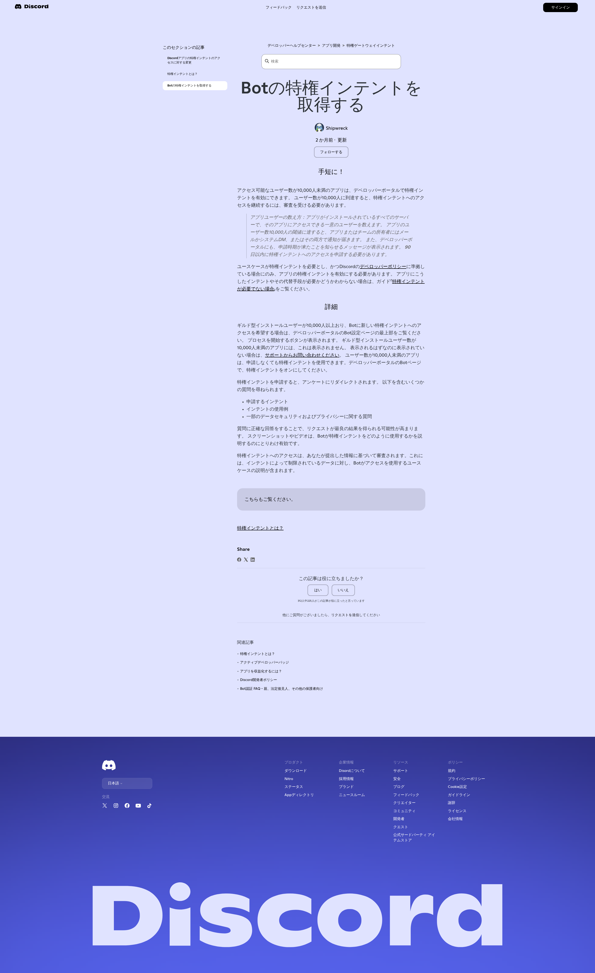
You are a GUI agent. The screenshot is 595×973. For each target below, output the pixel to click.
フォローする (331, 152)
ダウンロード (295, 771)
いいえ (343, 590)
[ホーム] (31, 8)
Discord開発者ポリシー (258, 680)
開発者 (398, 819)
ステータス (293, 787)
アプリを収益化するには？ (261, 671)
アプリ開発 (331, 45)
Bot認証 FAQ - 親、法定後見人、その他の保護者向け (281, 689)
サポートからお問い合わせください (302, 355)
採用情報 (346, 779)
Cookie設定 (457, 787)
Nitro (288, 779)
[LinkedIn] (253, 560)
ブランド (346, 787)
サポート (400, 771)
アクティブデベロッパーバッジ (264, 662)
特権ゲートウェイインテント (371, 45)
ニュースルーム (352, 795)
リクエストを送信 (311, 7)
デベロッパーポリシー (383, 266)
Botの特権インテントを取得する (189, 85)
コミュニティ (404, 811)
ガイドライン (459, 795)
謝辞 (451, 803)
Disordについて (352, 771)
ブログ (398, 787)
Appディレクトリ (299, 795)
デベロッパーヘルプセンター (292, 45)
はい (318, 590)
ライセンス (457, 811)
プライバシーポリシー (466, 779)
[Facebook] (239, 560)
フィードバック (279, 7)
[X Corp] (246, 560)
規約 (451, 771)
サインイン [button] (560, 7)
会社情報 (455, 819)
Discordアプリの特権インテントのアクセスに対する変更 (193, 60)
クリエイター (404, 803)
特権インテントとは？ (182, 74)
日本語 (114, 783)
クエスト (400, 827)
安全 (397, 779)
